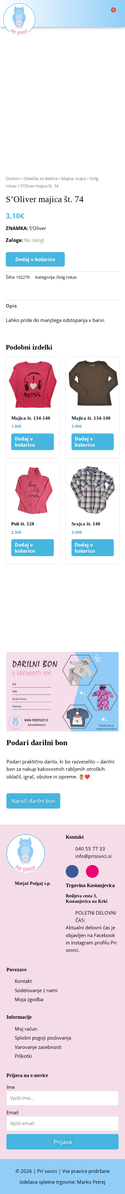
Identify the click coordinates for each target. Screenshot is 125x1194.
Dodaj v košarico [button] (25, 441)
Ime (10, 1087)
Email (12, 1112)
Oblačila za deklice (40, 178)
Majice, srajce (73, 178)
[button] (79, 13)
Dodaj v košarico (35, 259)
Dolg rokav (66, 277)
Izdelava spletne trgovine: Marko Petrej (62, 1182)
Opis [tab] (11, 305)
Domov (13, 178)
